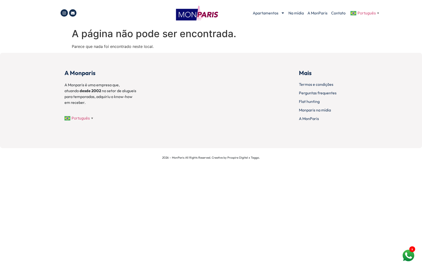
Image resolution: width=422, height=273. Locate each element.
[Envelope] (72, 13)
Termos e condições (316, 84)
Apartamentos (265, 13)
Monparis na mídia (315, 110)
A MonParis (317, 13)
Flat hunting (309, 101)
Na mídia (296, 13)
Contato (338, 13)
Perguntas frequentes (318, 92)
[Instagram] (64, 13)
